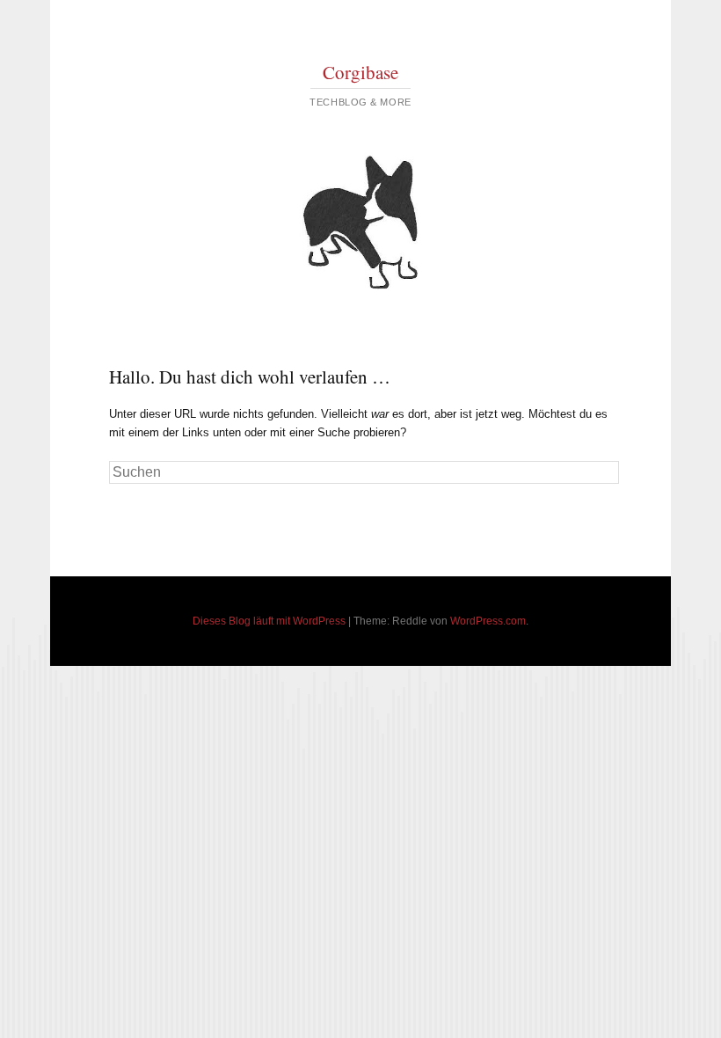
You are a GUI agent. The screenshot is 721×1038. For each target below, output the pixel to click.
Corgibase (360, 72)
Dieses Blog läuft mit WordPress (269, 621)
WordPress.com (488, 621)
